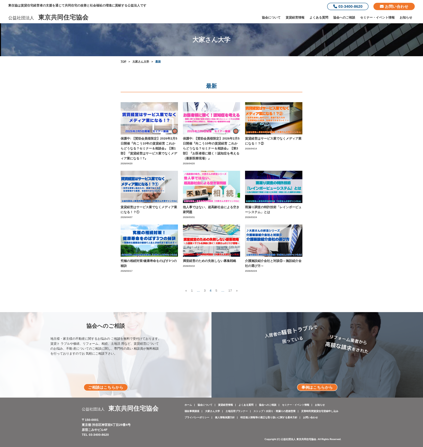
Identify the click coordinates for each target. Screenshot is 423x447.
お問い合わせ (396, 6)
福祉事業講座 (192, 411)
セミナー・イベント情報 (377, 17)
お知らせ (406, 17)
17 (230, 291)
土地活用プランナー (237, 411)
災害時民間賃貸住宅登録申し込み (319, 411)
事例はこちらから (317, 387)
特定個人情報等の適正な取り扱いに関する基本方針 (268, 417)
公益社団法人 (48, 17)
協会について (271, 17)
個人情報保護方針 (225, 417)
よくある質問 (318, 17)
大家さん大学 (212, 411)
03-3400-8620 (350, 6)
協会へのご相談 (344, 17)
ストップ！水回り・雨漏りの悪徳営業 (274, 411)
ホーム (188, 404)
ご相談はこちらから (105, 387)
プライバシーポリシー (197, 417)
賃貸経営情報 (295, 17)
